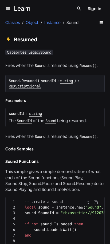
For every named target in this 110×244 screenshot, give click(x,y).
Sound (40, 65)
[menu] (8, 8)
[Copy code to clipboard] (96, 202)
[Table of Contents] (101, 22)
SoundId (24, 120)
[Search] (79, 8)
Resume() (88, 65)
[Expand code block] (88, 202)
